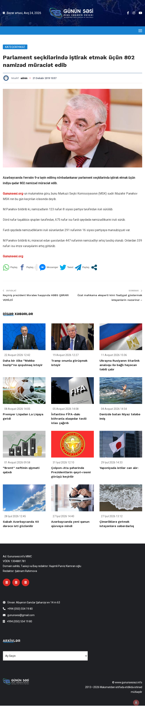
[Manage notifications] (136, 703)
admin (24, 78)
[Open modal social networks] (94, 267)
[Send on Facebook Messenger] (48, 267)
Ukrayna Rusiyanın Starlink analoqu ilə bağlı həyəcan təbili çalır (119, 365)
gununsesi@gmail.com (21, 615)
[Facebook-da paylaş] (26, 267)
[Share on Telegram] (82, 267)
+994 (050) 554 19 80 (20, 608)
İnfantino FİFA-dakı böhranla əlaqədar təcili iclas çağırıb (68, 418)
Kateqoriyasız (15, 46)
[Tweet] (66, 267)
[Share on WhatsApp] (10, 267)
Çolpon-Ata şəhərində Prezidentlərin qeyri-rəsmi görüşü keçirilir (71, 472)
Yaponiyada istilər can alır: (118, 468)
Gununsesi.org (13, 193)
